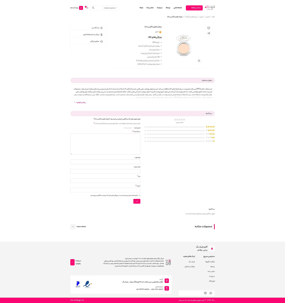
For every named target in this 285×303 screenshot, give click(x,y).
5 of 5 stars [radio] (124, 128)
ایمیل (138, 186)
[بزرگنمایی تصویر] (199, 60)
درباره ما (212, 276)
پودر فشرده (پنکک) (191, 17)
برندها (212, 266)
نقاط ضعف (137, 167)
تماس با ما (211, 271)
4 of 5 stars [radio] (126, 128)
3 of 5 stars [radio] (128, 128)
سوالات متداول (190, 266)
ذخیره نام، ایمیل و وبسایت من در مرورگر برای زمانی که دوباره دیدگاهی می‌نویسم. (114, 195)
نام (138, 176)
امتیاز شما (137, 128)
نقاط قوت (137, 157)
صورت (201, 17)
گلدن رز (94, 27)
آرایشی (208, 17)
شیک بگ (192, 261)
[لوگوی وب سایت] (210, 8)
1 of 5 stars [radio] (131, 128)
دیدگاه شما (136, 131)
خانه (213, 17)
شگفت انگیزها (210, 261)
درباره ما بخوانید (78, 262)
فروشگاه (212, 281)
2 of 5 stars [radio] (129, 128)
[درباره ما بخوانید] (72, 262)
